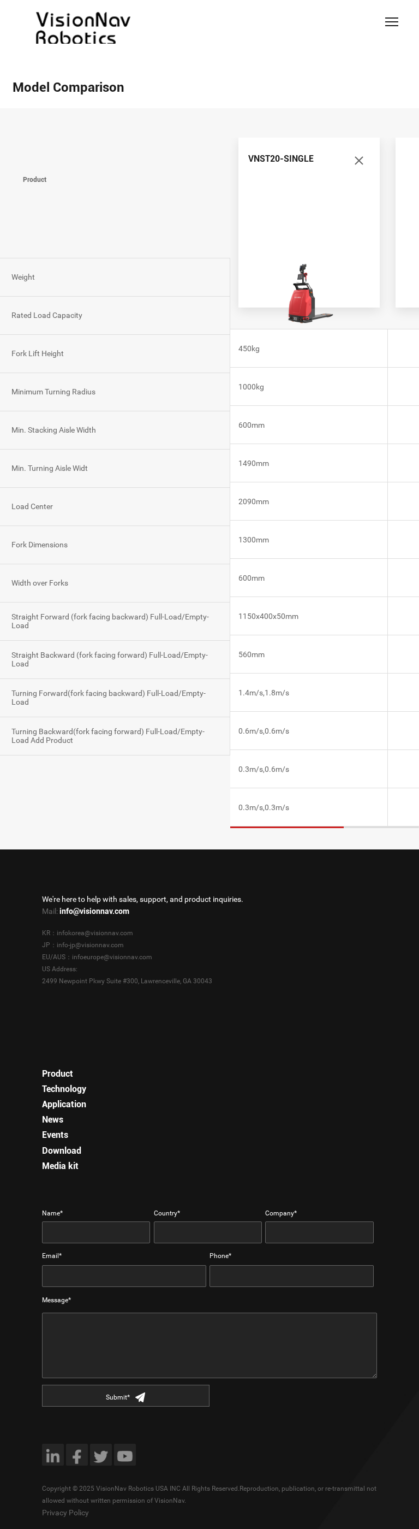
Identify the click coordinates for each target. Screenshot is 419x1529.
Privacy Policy (65, 1512)
